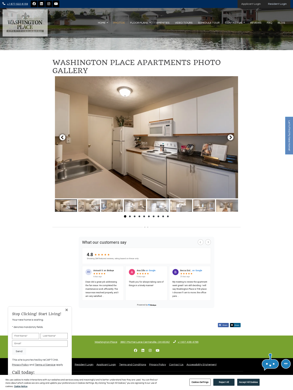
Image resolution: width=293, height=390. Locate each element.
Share (224, 325)
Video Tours (184, 22)
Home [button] (102, 22)
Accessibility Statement (202, 364)
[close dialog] (67, 310)
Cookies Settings (200, 382)
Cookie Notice (20, 386)
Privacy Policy (157, 364)
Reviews (255, 22)
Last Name (49, 336)
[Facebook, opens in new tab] (34, 4)
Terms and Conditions (132, 364)
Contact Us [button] (234, 22)
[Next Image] (230, 137)
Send (19, 351)
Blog (281, 22)
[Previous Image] (62, 137)
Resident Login (279, 3)
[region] (146, 382)
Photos (119, 22)
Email (17, 343)
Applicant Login (253, 3)
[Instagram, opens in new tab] (48, 4)
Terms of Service (45, 364)
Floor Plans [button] (139, 22)
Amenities (163, 22)
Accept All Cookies (248, 382)
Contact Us (176, 364)
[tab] (66, 205)
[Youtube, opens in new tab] (56, 4)
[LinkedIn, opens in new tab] (41, 4)
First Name (20, 336)
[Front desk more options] (285, 363)
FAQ (269, 22)
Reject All (224, 382)
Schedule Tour (209, 22)
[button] (146, 137)
